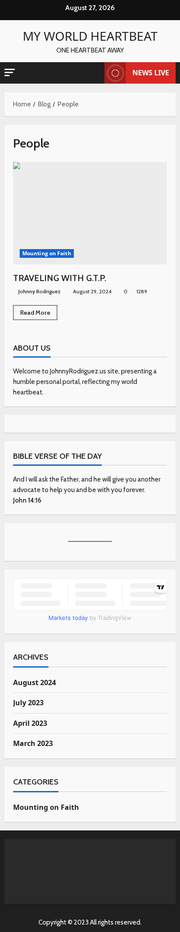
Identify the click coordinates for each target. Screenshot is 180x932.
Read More (38, 314)
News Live (150, 72)
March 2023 (33, 743)
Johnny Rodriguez (39, 291)
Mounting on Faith (46, 253)
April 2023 (30, 723)
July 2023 (28, 702)
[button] (9, 72)
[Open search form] (93, 73)
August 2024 (34, 682)
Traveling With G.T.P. (90, 213)
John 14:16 (27, 500)
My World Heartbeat (90, 36)
